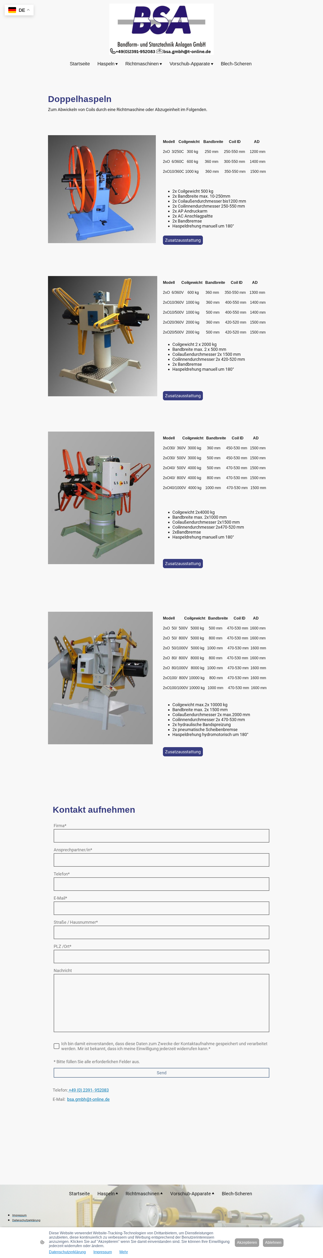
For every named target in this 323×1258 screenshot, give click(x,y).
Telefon (62, 873)
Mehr (123, 1252)
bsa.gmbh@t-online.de (88, 1099)
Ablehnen (273, 1242)
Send (161, 1072)
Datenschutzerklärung (67, 1252)
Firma (60, 825)
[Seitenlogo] (161, 29)
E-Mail (60, 898)
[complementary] (19, 10)
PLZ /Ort (62, 946)
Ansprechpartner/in (73, 849)
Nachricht (63, 970)
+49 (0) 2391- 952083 (88, 1090)
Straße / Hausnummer (76, 922)
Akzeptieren (247, 1242)
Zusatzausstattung (183, 240)
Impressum (102, 1252)
